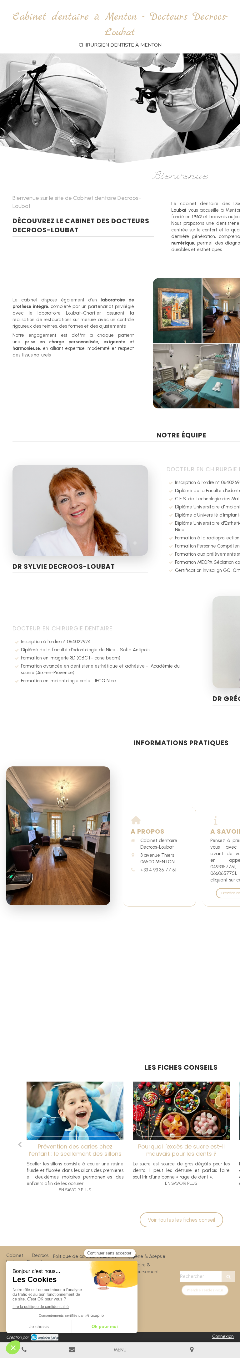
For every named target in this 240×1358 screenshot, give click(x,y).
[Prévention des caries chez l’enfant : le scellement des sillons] (75, 1111)
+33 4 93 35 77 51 (158, 870)
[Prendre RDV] (72, 1350)
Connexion (223, 1336)
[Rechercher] (228, 1276)
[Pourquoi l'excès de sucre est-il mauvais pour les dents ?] (181, 1111)
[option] (75, 1139)
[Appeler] (24, 1350)
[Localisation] (192, 1350)
